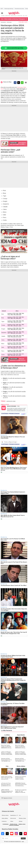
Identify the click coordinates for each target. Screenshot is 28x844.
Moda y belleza (5, 818)
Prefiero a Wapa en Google (10, 442)
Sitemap (20, 821)
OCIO (23, 15)
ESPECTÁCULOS (7, 15)
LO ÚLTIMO (2, 15)
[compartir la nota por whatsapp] (22, 82)
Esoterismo (3, 22)
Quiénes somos (22, 824)
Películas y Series (22, 818)
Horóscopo (9, 22)
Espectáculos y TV (14, 815)
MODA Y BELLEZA (14, 15)
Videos (11, 821)
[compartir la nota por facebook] (15, 82)
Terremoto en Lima (19, 8)
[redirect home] (14, 14)
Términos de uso (13, 824)
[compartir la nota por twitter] (18, 82)
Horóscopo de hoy (9, 8)
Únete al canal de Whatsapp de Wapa (15, 48)
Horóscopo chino (10, 401)
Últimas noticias (5, 815)
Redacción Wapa (7, 82)
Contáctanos (6, 824)
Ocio (20, 815)
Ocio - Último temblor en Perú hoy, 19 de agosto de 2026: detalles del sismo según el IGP (13, 19)
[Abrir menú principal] (2, 13)
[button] (26, 19)
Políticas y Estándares (14, 825)
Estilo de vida (13, 818)
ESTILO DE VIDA (19, 15)
